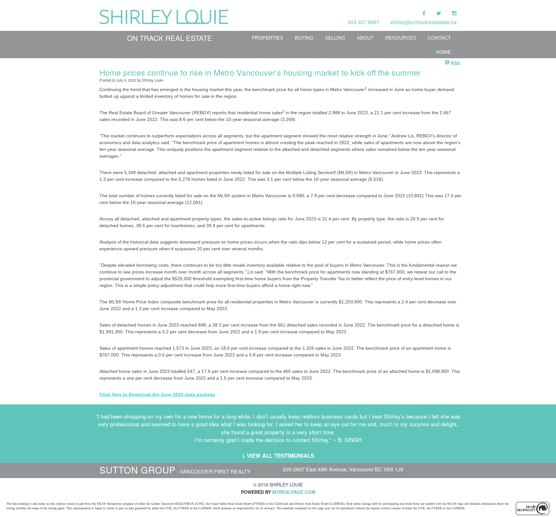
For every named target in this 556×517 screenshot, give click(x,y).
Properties (267, 38)
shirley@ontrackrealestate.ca (423, 22)
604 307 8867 (363, 22)
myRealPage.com (293, 492)
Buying (304, 38)
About (365, 38)
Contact (439, 38)
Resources (400, 38)
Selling (335, 38)
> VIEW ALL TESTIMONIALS (278, 455)
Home (443, 52)
